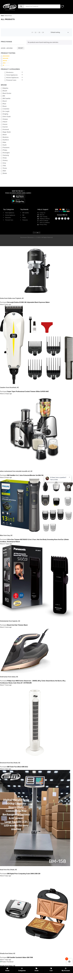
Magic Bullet (7, 132)
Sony (4, 163)
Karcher (5, 127)
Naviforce (6, 140)
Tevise (5, 168)
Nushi (4, 145)
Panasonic (6, 147)
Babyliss (5, 88)
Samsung (6, 155)
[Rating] (2, 56)
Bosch (5, 101)
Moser (5, 134)
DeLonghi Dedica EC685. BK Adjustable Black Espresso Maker (28, 302)
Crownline (6, 109)
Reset (20, 48)
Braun (5, 106)
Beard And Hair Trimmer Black (17, 625)
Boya (4, 103)
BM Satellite (6, 98)
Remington (6, 152)
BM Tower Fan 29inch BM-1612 (17, 766)
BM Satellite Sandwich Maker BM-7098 (20, 957)
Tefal (4, 165)
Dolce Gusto (7, 116)
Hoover (5, 124)
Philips (5, 150)
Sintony (5, 160)
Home (2, 15)
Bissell (5, 90)
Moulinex (6, 137)
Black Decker (7, 93)
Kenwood (6, 129)
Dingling (5, 114)
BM (4, 96)
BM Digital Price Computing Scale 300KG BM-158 (23, 873)
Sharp (5, 158)
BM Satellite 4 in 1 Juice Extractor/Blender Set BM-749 (25, 475)
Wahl (4, 171)
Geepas (5, 119)
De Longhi (6, 111)
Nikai (4, 142)
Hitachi (5, 121)
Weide (5, 173)
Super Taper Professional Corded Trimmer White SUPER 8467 (28, 391)
